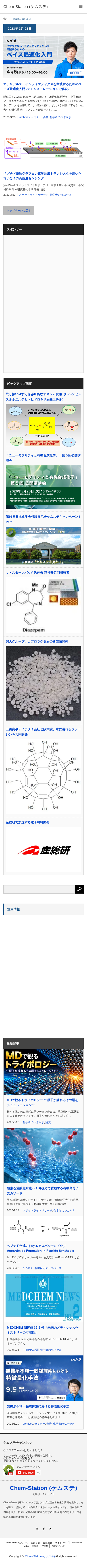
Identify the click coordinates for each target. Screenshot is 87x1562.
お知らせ (35, 1542)
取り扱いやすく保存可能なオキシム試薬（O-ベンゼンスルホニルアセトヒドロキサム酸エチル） (43, 396)
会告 (45, 117)
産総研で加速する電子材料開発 (28, 822)
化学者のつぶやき (60, 117)
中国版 (45, 1546)
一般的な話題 (31, 1349)
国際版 (35, 1546)
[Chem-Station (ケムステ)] (25, 7)
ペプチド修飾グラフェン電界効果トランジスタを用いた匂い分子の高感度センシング (42, 176)
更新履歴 (47, 1542)
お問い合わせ (58, 1546)
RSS (50, 1529)
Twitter (25, 1546)
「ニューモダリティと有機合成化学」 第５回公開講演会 (43, 457)
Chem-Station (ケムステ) (43, 1488)
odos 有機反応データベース (43, 1268)
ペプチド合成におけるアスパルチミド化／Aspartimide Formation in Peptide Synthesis (40, 1248)
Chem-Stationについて (16, 1542)
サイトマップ (61, 1542)
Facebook (77, 1542)
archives (24, 117)
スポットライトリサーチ (33, 194)
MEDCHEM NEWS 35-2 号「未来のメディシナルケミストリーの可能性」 (43, 1330)
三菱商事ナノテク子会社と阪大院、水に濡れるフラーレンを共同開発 (43, 731)
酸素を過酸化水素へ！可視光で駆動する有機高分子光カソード (43, 1190)
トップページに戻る (19, 210)
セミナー (36, 117)
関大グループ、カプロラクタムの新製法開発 (37, 641)
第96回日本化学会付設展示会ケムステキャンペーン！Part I (43, 519)
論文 (48, 1122)
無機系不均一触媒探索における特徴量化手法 (38, 1406)
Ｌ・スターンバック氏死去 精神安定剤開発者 (37, 572)
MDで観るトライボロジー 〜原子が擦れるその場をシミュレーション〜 (42, 1102)
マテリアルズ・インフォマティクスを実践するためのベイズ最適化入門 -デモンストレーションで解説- (42, 86)
